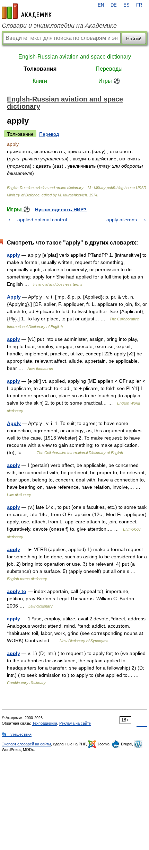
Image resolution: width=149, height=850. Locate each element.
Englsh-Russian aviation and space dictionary (74, 57)
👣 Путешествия (17, 734)
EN (101, 5)
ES (126, 5)
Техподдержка (44, 723)
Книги (40, 81)
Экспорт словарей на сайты (26, 744)
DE (114, 5)
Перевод (49, 134)
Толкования (40, 69)
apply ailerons (121, 219)
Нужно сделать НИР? (61, 209)
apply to (16, 591)
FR (139, 5)
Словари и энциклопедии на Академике (59, 25)
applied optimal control (42, 219)
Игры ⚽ (109, 81)
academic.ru (27, 11)
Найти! (133, 38)
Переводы (109, 69)
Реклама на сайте (75, 723)
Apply (14, 297)
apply (13, 255)
